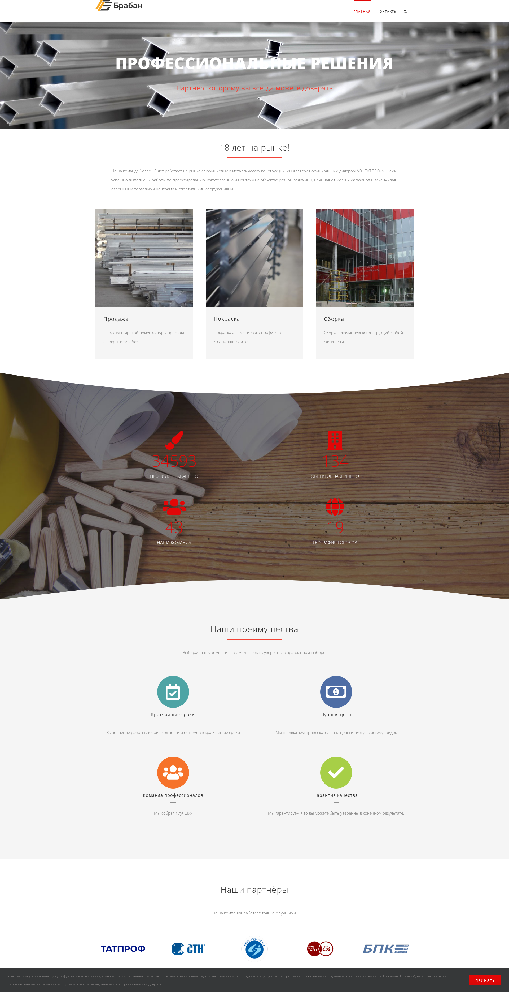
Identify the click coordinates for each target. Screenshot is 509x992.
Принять (485, 980)
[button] (405, 11)
